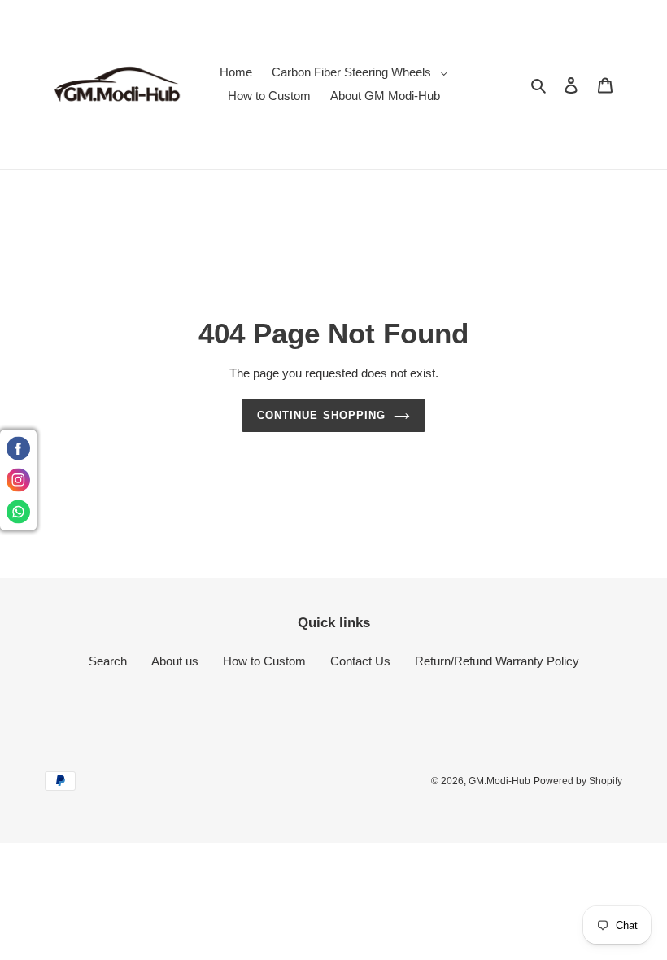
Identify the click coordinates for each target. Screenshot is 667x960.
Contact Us (360, 661)
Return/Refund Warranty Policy (497, 661)
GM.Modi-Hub (499, 781)
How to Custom (264, 661)
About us (174, 661)
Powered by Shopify (578, 781)
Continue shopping (321, 415)
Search (108, 661)
